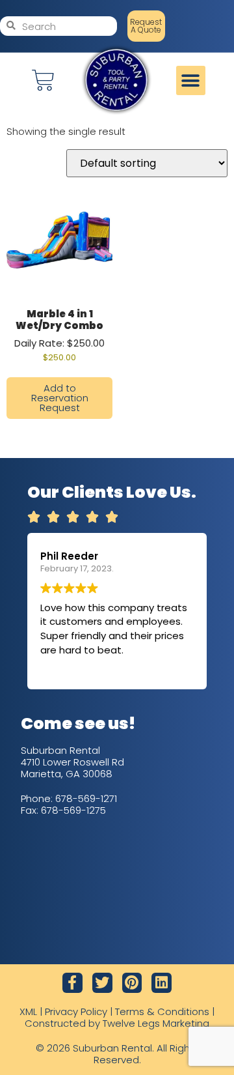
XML (28, 1011)
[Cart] (43, 80)
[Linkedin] (161, 983)
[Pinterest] (132, 983)
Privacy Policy (76, 1011)
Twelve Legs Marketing (156, 1023)
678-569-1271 (86, 798)
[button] (190, 80)
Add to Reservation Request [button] (59, 397)
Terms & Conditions (162, 1011)
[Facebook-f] (72, 983)
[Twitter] (102, 983)
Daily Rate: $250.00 (59, 335)
